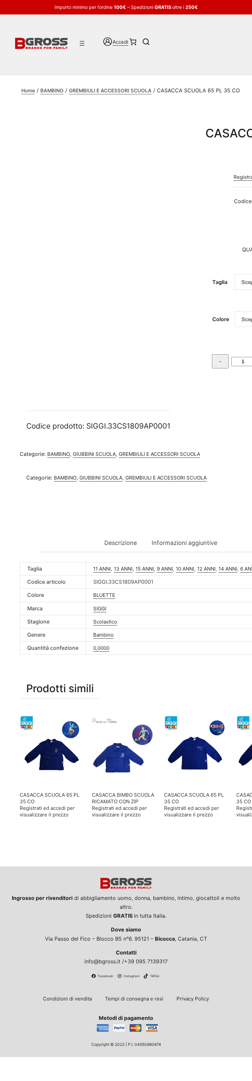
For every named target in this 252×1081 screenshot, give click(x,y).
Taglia (219, 282)
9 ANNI (165, 569)
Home (28, 90)
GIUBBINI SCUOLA (94, 454)
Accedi (120, 42)
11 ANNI (102, 569)
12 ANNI (206, 569)
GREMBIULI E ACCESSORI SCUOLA (110, 90)
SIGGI (99, 608)
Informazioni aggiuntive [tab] (184, 542)
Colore (220, 319)
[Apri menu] (82, 43)
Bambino (103, 635)
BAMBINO (52, 90)
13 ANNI (123, 569)
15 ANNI (145, 569)
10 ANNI (185, 569)
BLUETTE (104, 595)
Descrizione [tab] (120, 542)
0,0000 (101, 648)
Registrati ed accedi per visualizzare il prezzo (47, 811)
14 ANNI (228, 569)
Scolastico (105, 622)
